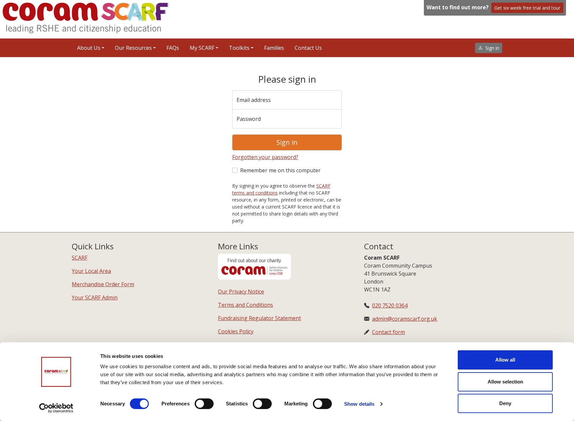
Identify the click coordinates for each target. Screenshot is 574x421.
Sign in (287, 142)
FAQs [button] (172, 47)
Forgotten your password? (265, 157)
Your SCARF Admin (95, 297)
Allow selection (505, 381)
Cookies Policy (235, 331)
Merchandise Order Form (103, 284)
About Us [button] (88, 47)
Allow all (505, 360)
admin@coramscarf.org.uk (404, 318)
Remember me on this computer (280, 170)
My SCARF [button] (202, 47)
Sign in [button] (492, 48)
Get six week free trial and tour (527, 8)
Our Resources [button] (133, 47)
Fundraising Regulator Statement (259, 318)
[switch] (204, 403)
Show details (359, 404)
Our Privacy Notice (241, 291)
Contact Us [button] (308, 47)
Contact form (388, 332)
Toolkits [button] (239, 47)
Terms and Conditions (245, 304)
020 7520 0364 (390, 305)
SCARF (79, 257)
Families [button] (274, 47)
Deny (505, 403)
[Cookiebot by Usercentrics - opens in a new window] (56, 408)
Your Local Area (91, 271)
